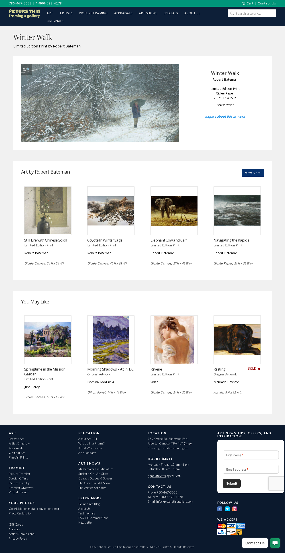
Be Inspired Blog (89, 504)
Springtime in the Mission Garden (44, 372)
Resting (219, 369)
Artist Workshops (90, 448)
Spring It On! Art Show (93, 473)
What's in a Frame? (91, 443)
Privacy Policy (18, 538)
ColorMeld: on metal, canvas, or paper (34, 508)
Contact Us (267, 3)
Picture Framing (19, 473)
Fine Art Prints (18, 457)
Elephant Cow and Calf (169, 240)
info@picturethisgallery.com (174, 501)
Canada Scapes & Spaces (95, 478)
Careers (14, 529)
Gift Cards (16, 524)
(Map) (188, 443)
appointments (157, 476)
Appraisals (16, 448)
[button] (26, 69)
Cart (250, 3)
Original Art (17, 453)
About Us (84, 508)
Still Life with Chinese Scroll (45, 240)
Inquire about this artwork (225, 116)
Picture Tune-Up (19, 483)
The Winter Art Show (92, 488)
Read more (47, 226)
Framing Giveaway (21, 488)
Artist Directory (19, 443)
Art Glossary (87, 453)
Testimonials (86, 513)
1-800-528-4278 (49, 3)
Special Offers (18, 478)
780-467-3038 (20, 3)
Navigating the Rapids (231, 240)
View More (253, 173)
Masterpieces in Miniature (95, 469)
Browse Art (16, 438)
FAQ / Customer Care (93, 518)
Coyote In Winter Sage (104, 240)
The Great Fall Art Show (94, 483)
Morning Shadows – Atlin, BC (110, 369)
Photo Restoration (20, 513)
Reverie (156, 369)
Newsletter (85, 522)
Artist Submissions (22, 534)
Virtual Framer (18, 492)
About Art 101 (88, 438)
